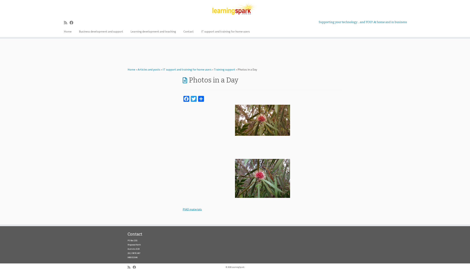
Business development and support (101, 31)
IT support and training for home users (225, 31)
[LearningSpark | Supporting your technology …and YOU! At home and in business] (235, 9)
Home (68, 31)
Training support (224, 69)
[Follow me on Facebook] (73, 22)
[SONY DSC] (262, 120)
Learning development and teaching (153, 31)
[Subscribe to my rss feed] (67, 22)
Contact (188, 31)
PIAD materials (192, 209)
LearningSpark (238, 267)
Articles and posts (149, 69)
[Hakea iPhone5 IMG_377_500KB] (262, 178)
